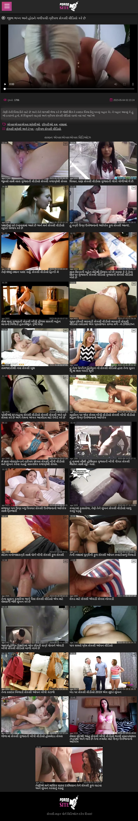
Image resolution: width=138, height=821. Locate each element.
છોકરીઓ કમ (50, 124)
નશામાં (63, 124)
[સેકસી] (69, 6)
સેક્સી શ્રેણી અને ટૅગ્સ (20, 128)
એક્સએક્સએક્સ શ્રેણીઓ (24, 124)
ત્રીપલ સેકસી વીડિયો (48, 128)
